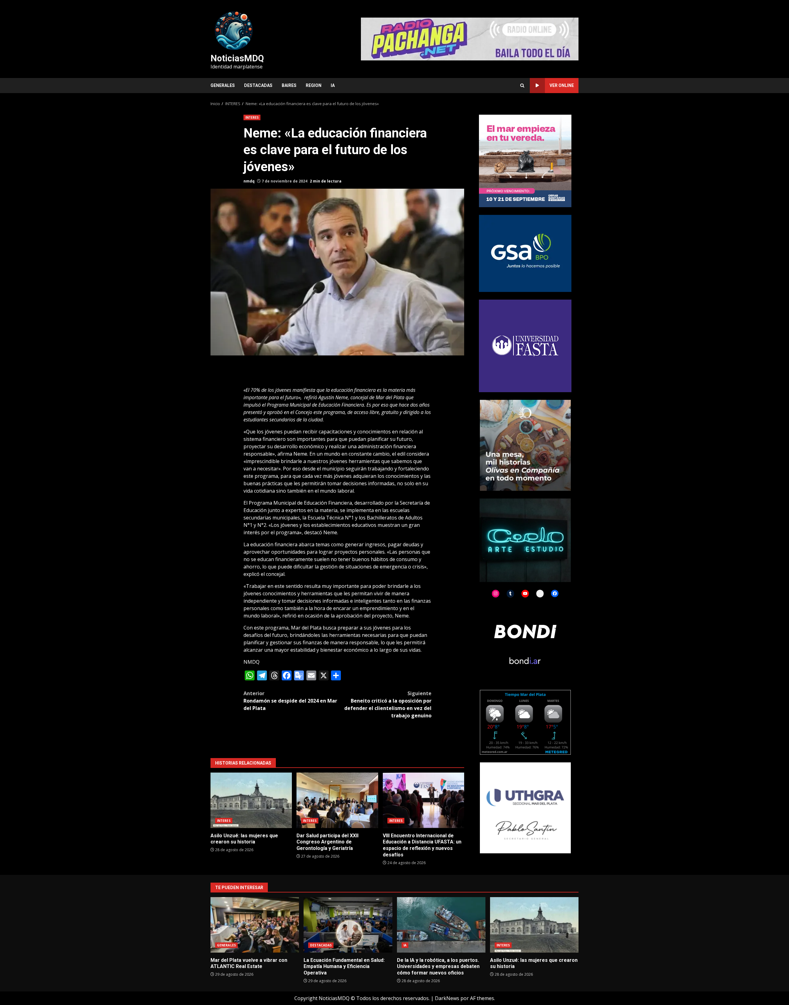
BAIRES (289, 85)
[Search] (522, 86)
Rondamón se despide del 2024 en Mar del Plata (290, 701)
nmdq (249, 181)
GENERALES (223, 85)
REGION (313, 85)
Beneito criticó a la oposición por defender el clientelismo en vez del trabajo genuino (387, 704)
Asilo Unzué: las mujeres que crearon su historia (251, 800)
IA (333, 85)
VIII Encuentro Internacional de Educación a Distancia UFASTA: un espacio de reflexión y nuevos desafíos (423, 800)
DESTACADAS (258, 85)
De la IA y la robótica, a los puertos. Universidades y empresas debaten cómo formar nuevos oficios (441, 925)
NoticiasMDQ (237, 58)
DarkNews (447, 998)
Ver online (562, 85)
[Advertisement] (469, 38)
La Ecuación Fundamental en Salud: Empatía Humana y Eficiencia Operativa (348, 925)
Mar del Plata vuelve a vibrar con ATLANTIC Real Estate (255, 925)
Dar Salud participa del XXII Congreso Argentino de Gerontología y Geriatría (337, 800)
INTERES (252, 117)
